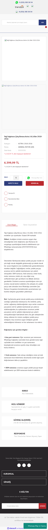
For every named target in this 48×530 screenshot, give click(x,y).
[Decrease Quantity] (11, 178)
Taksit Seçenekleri (30, 225)
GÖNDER (42, 506)
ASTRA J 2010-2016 (25, 144)
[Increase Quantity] (20, 178)
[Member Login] (4, 29)
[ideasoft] (11, 528)
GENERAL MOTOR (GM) (26, 147)
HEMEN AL (35, 183)
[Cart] (44, 29)
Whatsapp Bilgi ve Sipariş (37, 526)
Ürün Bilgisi (11, 225)
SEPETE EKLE (13, 183)
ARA (42, 22)
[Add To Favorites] (24, 199)
